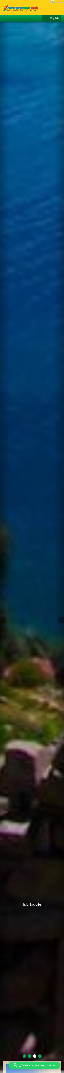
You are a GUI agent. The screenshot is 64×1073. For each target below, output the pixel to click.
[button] (34, 1065)
